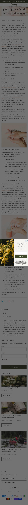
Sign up (21, 256)
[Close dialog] (26, 241)
